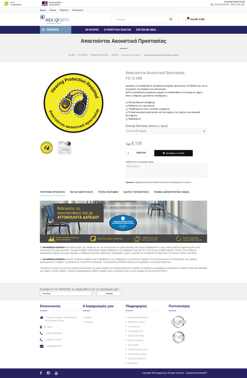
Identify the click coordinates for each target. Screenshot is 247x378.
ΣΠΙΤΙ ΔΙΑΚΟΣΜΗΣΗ (16, 3)
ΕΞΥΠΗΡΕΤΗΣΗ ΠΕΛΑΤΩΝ (117, 29)
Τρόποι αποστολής (136, 335)
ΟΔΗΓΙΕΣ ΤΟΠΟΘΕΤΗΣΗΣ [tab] (136, 192)
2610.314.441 (238, 4)
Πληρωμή (89, 322)
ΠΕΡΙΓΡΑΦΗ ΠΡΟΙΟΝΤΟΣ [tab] (52, 192)
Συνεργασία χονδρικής (138, 317)
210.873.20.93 (221, 4)
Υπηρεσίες (64, 10)
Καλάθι (88, 317)
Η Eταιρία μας (134, 326)
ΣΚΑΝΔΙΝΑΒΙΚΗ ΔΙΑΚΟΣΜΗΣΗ (55, 3)
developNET (201, 373)
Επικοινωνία (77, 10)
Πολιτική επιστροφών (137, 354)
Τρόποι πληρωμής (135, 340)
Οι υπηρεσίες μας (135, 331)
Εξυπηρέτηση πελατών (138, 349)
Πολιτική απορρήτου (137, 358)
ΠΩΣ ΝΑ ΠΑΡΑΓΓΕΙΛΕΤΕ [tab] (81, 192)
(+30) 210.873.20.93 (54, 333)
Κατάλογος (133, 363)
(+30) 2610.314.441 (54, 339)
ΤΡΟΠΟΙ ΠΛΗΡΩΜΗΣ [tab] (108, 192)
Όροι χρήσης (133, 345)
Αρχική (43, 10)
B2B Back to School (136, 322)
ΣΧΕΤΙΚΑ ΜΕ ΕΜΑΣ (146, 29)
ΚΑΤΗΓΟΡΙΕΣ (92, 29)
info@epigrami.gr (54, 346)
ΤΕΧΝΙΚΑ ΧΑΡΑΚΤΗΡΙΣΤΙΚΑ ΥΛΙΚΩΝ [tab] (171, 192)
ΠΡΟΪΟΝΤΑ (52, 29)
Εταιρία (52, 10)
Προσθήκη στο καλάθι (174, 153)
